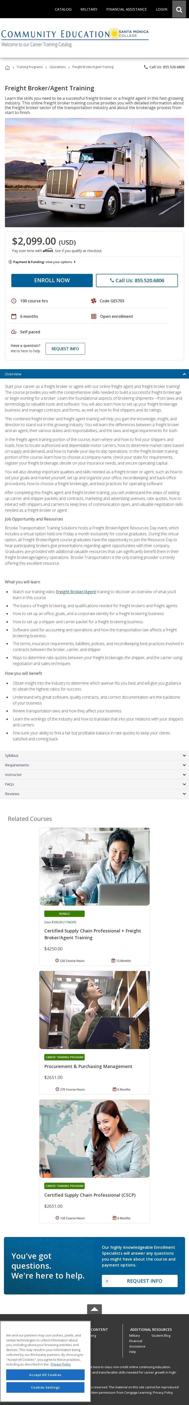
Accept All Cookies (45, 1375)
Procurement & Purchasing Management (88, 1066)
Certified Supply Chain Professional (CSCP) (90, 1195)
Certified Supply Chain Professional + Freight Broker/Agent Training (92, 934)
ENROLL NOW (52, 280)
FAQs (9, 784)
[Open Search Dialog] (179, 9)
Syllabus (11, 755)
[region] (45, 1361)
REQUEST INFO (65, 348)
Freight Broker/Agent (76, 591)
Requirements (17, 764)
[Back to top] (94, 1328)
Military (134, 1335)
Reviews (12, 793)
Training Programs (30, 67)
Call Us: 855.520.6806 (164, 67)
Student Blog (160, 1335)
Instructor (13, 774)
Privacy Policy (163, 1392)
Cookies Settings (45, 1387)
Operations (57, 67)
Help (132, 1351)
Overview (13, 373)
